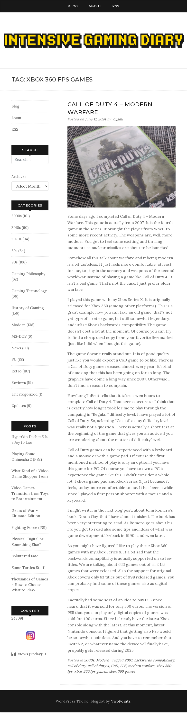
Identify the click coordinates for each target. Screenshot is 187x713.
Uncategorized (24, 394)
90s (14, 262)
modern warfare (141, 666)
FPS (123, 666)
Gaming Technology (29, 291)
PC (14, 359)
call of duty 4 (98, 666)
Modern (18, 325)
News (16, 348)
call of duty (76, 666)
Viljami (117, 119)
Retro (16, 371)
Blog (73, 6)
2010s (16, 227)
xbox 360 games (122, 671)
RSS (116, 6)
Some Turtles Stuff (27, 567)
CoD (114, 666)
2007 (128, 660)
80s (14, 250)
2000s (16, 216)
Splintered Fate (24, 556)
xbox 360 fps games (91, 671)
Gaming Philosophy (28, 273)
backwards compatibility (154, 660)
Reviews (18, 382)
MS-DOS (19, 336)
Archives (18, 176)
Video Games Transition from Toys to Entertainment (29, 493)
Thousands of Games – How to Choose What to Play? (29, 584)
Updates (18, 405)
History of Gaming (27, 308)
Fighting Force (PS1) (29, 527)
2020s (16, 239)
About (95, 6)
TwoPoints (121, 701)
